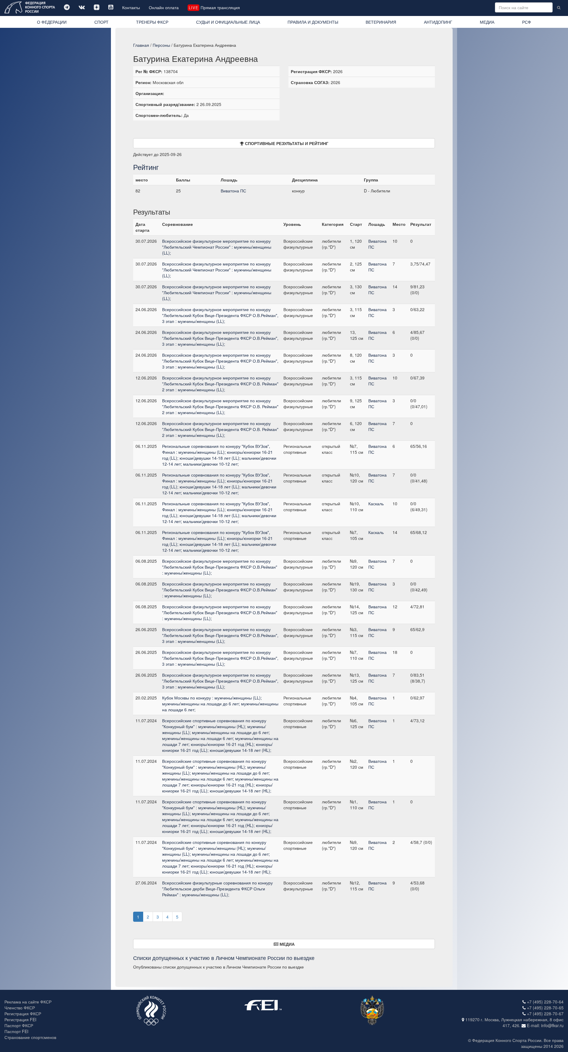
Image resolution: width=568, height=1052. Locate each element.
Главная (141, 45)
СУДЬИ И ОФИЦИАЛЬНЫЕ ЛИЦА (228, 22)
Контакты (131, 7)
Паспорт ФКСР (18, 1025)
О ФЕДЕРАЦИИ (52, 22)
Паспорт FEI (16, 1031)
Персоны (161, 45)
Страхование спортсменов (30, 1037)
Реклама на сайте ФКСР (27, 1002)
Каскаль (376, 503)
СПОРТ (101, 22)
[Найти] (559, 7)
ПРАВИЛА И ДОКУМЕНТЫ (313, 22)
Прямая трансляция (214, 7)
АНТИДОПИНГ (438, 22)
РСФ (526, 22)
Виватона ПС (233, 191)
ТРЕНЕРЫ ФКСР (152, 22)
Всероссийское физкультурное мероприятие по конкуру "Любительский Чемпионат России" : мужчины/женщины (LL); (216, 247)
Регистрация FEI (20, 1019)
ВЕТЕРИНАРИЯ (381, 22)
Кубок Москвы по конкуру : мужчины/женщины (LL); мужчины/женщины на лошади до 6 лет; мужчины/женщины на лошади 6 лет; (220, 703)
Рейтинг (146, 167)
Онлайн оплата (164, 7)
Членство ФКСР (19, 1008)
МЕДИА (487, 22)
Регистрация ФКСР (22, 1013)
